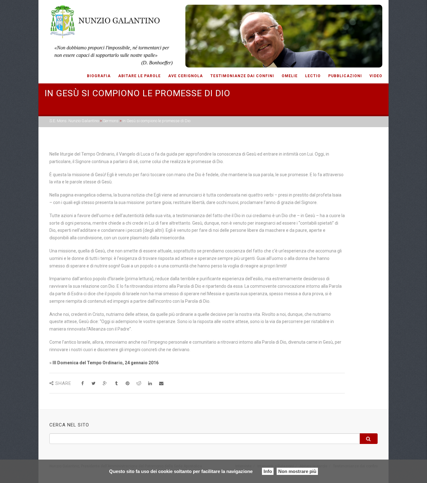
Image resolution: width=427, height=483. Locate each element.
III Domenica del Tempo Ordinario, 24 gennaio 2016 (105, 362)
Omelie (290, 76)
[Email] (161, 383)
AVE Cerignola (185, 76)
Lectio (313, 76)
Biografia (99, 76)
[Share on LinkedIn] (150, 383)
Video (375, 76)
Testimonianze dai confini (242, 76)
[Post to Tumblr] (116, 383)
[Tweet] (94, 383)
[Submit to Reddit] (139, 383)
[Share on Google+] (105, 383)
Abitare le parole (139, 76)
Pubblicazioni (345, 76)
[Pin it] (127, 383)
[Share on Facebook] (82, 383)
